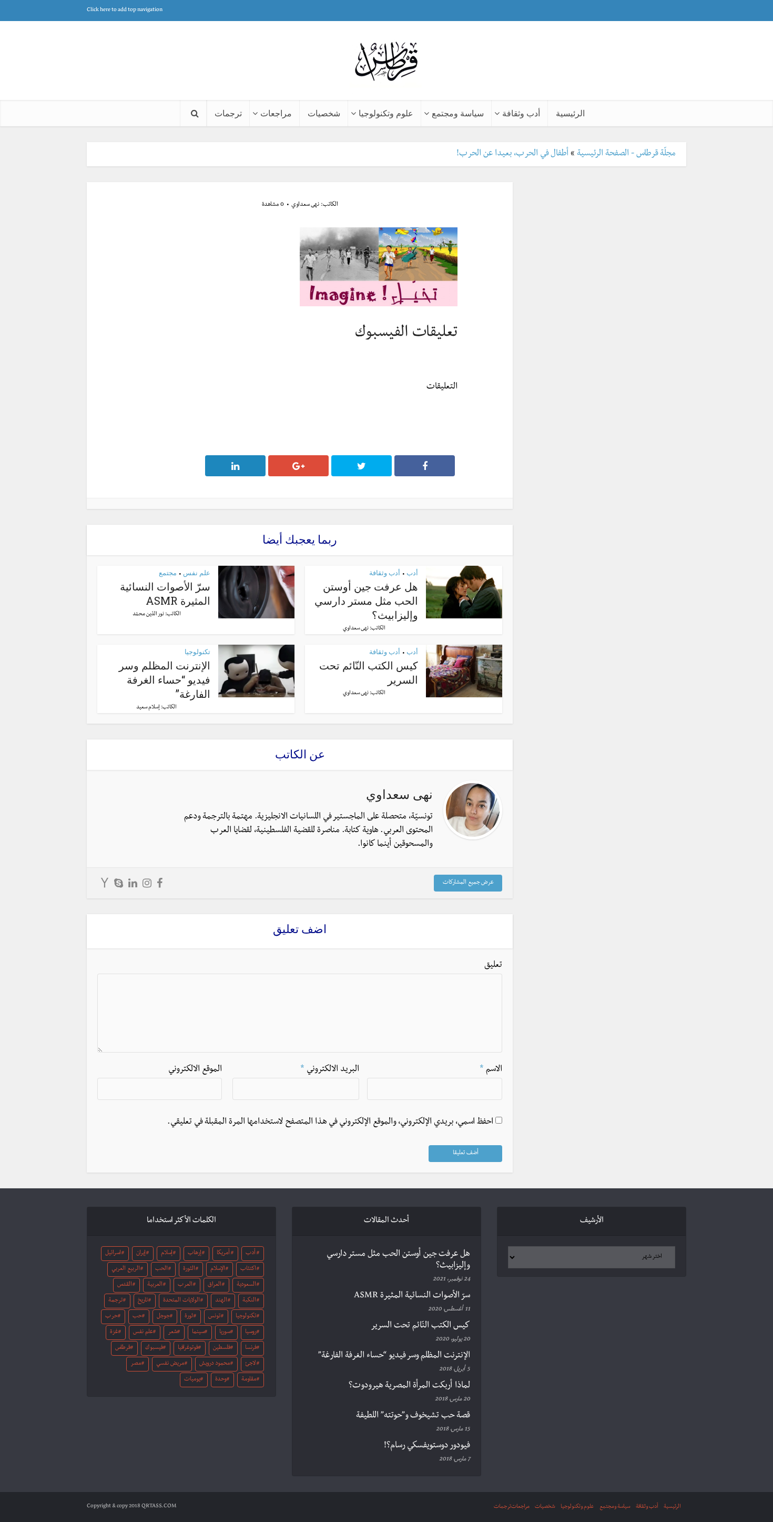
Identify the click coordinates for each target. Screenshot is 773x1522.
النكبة (249, 1301)
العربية (154, 1285)
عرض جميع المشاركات (468, 883)
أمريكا (223, 1253)
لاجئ (250, 1364)
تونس (214, 1316)
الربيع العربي (125, 1269)
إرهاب (194, 1253)
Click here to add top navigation (124, 10)
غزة (114, 1332)
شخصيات (324, 112)
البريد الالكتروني (329, 1070)
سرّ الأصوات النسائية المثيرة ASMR (165, 593)
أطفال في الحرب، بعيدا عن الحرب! (512, 154)
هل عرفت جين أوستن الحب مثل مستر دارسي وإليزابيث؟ (366, 600)
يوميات (192, 1380)
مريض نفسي (170, 1364)
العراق (214, 1285)
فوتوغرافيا (188, 1348)
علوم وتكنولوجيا (386, 112)
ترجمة (115, 1301)
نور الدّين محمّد (148, 614)
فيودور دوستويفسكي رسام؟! (427, 1446)
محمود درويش (214, 1364)
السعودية (246, 1285)
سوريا (224, 1332)
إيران (141, 1253)
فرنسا (251, 1348)
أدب (412, 572)
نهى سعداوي (305, 205)
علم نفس (196, 572)
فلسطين (221, 1348)
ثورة (189, 1316)
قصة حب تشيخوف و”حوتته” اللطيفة (413, 1416)
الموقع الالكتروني (195, 1070)
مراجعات (276, 112)
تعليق (493, 965)
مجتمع (168, 572)
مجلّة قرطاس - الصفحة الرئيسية (626, 154)
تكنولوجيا (197, 651)
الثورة (189, 1269)
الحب (161, 1269)
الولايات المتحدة (181, 1301)
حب (137, 1316)
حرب (111, 1316)
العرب (185, 1285)
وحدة (221, 1380)
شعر (172, 1332)
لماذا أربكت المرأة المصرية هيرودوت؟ (409, 1386)
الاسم (491, 1070)
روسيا (251, 1332)
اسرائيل (113, 1253)
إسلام (166, 1253)
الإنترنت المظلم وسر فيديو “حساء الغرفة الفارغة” (164, 679)
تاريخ (143, 1301)
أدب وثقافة (521, 112)
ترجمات (228, 112)
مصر (135, 1364)
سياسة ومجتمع (458, 112)
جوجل (163, 1316)
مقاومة (248, 1380)
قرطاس (122, 1348)
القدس (124, 1285)
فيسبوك (154, 1348)
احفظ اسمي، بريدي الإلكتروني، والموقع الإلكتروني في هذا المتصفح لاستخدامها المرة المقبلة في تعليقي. (330, 1122)
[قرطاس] (386, 62)
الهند (221, 1301)
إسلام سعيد (148, 707)
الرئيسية (570, 112)
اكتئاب (248, 1269)
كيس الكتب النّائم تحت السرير (420, 1326)
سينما (198, 1332)
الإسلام (217, 1269)
